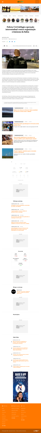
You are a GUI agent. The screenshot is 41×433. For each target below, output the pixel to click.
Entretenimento (20, 15)
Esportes (14, 15)
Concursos (31, 15)
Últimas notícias (17, 201)
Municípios (16, 314)
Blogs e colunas (17, 287)
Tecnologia (5, 15)
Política (26, 15)
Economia (37, 15)
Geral (10, 15)
